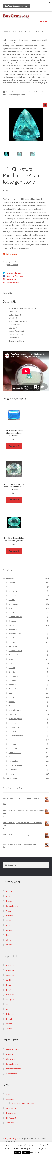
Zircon (11, 774)
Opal (10, 693)
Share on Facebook (15, 276)
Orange (9, 920)
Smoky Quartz (14, 727)
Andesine (12, 595)
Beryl (10, 608)
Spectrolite (13, 731)
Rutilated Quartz (15, 718)
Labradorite (13, 676)
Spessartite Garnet (16, 735)
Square (9, 1023)
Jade (10, 663)
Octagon (10, 999)
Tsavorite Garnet (15, 765)
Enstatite (12, 638)
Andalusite (13, 591)
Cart (8, 1094)
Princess (10, 1014)
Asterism (10, 1054)
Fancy (8, 985)
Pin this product (14, 279)
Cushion (9, 980)
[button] (45, 105)
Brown (9, 901)
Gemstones (16, 92)
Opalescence (11, 1073)
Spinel (11, 740)
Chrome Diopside (15, 616)
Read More (34, 1152)
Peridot (11, 697)
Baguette (10, 965)
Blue (9, 265)
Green (8, 911)
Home (8, 92)
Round (9, 1019)
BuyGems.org (10, 1138)
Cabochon (10, 975)
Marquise (10, 994)
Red (7, 935)
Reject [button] (26, 1152)
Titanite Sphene (15, 753)
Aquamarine (13, 604)
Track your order (13, 1122)
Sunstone (12, 744)
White (8, 940)
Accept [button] (17, 1152)
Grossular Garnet (15, 651)
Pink (8, 925)
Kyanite (12, 672)
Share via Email (13, 282)
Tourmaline (13, 761)
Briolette (10, 970)
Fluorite (12, 642)
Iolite (11, 659)
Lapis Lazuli (13, 680)
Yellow (9, 944)
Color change (12, 906)
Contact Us (11, 1108)
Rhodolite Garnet (15, 710)
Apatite (25, 92)
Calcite (11, 612)
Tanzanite (13, 748)
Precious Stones (12, 778)
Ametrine (12, 587)
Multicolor (10, 915)
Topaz (11, 757)
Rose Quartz (13, 714)
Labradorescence (13, 1068)
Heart (8, 990)
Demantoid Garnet (16, 633)
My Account (11, 1118)
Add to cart (14, 446)
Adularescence (12, 1049)
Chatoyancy (11, 1059)
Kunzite (12, 667)
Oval (8, 1004)
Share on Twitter (14, 273)
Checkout (10, 1099)
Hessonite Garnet (15, 655)
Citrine (11, 625)
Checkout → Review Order (23, 1103)
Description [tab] (8, 293)
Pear (8, 1009)
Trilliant (14, 265)
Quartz (11, 706)
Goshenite (13, 646)
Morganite (13, 689)
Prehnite (12, 702)
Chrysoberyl (13, 621)
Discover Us (11, 1113)
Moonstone (13, 684)
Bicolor (9, 891)
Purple (9, 930)
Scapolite (12, 723)
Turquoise (13, 769)
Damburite (13, 629)
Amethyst (12, 582)
